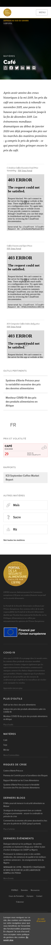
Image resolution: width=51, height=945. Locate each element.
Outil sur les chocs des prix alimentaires (19, 704)
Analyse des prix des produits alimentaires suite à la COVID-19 (24, 711)
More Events (8, 878)
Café (5, 740)
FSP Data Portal (25, 170)
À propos (30, 896)
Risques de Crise (15, 764)
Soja (5, 745)
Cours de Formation (16, 896)
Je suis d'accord (41, 920)
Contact (39, 896)
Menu (42, 12)
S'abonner (20, 902)
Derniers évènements (18, 838)
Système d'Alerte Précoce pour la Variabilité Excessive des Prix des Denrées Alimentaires (21, 786)
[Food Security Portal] (7, 12)
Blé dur (6, 750)
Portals (14, 890)
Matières (9, 734)
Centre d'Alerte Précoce (13, 770)
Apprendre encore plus (12, 688)
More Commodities (11, 755)
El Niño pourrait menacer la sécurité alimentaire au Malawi (23, 805)
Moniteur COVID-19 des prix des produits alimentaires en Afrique (25, 718)
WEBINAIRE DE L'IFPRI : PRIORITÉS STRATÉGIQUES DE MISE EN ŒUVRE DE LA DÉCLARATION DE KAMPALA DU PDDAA (24, 870)
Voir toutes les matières (14, 540)
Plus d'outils (12, 698)
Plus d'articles (9, 829)
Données (24, 890)
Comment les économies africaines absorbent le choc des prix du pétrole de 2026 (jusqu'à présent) (25, 822)
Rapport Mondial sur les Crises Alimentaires (21, 780)
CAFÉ (8, 446)
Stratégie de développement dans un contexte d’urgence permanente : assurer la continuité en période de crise (22, 813)
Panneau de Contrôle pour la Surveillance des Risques (25, 775)
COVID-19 (9, 652)
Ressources (35, 890)
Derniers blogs (14, 797)
